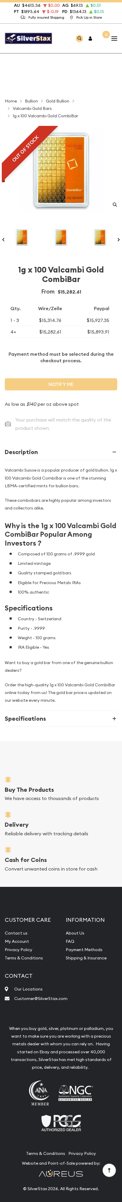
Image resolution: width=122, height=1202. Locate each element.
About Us (75, 933)
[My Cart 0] (102, 38)
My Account (17, 941)
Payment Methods (84, 949)
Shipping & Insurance (86, 958)
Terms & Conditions (24, 958)
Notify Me (61, 384)
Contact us (16, 933)
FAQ (70, 941)
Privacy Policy (18, 949)
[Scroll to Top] (108, 1170)
